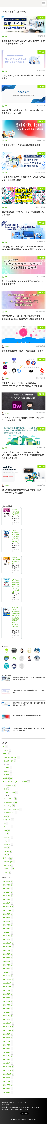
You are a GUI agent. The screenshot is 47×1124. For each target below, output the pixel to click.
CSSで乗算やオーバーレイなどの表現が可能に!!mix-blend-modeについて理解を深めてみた (23, 317)
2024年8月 (6, 954)
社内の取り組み (8, 761)
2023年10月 (7, 987)
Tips (5, 816)
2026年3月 (6, 896)
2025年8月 (6, 917)
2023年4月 (6, 1008)
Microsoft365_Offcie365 (11, 809)
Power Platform (9, 802)
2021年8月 (6, 1081)
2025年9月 (6, 914)
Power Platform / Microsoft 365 (15, 782)
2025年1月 (6, 939)
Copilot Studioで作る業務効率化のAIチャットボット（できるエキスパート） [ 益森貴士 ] (16, 585)
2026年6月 (6, 885)
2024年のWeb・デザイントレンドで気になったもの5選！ (23, 213)
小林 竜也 (7, 346)
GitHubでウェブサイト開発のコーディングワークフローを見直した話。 (23, 419)
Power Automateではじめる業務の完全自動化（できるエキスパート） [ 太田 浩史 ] (15, 536)
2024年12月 (7, 943)
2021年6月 (6, 1088)
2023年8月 (6, 994)
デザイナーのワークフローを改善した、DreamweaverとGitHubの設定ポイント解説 (22, 384)
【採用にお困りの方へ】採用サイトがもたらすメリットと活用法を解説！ (23, 178)
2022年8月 (6, 1037)
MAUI (5, 848)
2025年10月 (7, 910)
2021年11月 (7, 1070)
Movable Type (8, 862)
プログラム (6, 820)
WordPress (7, 865)
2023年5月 (6, 1005)
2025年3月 (6, 932)
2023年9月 (6, 990)
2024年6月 (6, 961)
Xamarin (6, 851)
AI (3, 747)
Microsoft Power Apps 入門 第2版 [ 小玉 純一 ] (15, 512)
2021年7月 (6, 1085)
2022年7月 (6, 1041)
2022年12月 (7, 1023)
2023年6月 (6, 1001)
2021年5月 (6, 1092)
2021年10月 (7, 1074)
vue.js (5, 841)
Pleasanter (7, 827)
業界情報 (6, 775)
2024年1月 (6, 976)
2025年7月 (6, 921)
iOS (5, 834)
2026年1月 (6, 903)
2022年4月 (6, 1052)
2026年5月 (6, 888)
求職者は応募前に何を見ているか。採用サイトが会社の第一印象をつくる (23, 42)
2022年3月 (6, 1056)
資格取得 (6, 771)
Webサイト (7, 869)
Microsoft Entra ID (10, 792)
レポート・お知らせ (10, 757)
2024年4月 (6, 965)
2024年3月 (6, 968)
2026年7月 (6, 881)
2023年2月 (6, 1016)
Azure (5, 754)
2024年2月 (6, 972)
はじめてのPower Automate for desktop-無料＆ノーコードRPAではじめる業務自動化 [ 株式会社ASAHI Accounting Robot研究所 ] (16, 618)
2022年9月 (6, 1034)
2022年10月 (7, 1030)
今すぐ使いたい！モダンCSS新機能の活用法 (21, 145)
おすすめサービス (9, 813)
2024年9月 (6, 950)
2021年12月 (7, 1067)
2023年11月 (7, 983)
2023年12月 (7, 979)
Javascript (7, 844)
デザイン (41, 17)
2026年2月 (6, 899)
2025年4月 (6, 928)
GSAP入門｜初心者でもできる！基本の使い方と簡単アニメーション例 (23, 111)
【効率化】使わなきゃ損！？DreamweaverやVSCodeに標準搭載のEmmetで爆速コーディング (23, 248)
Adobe (6, 872)
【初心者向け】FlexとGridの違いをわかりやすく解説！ (23, 77)
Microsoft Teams (9, 799)
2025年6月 (6, 925)
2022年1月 (6, 1063)
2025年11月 (7, 907)
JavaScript (7, 837)
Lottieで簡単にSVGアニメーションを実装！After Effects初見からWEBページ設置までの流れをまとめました (23, 455)
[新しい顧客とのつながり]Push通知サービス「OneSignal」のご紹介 (21, 491)
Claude (6, 750)
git (5, 823)
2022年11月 (7, 1027)
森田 (6, 36)
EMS (5, 789)
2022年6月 (6, 1045)
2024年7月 (6, 957)
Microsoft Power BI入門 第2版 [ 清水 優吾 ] (16, 560)
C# (5, 855)
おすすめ (6, 768)
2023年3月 (6, 1012)
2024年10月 (7, 947)
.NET (5, 830)
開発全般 (41, 359)
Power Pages (8, 806)
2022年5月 (6, 1048)
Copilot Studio (8, 785)
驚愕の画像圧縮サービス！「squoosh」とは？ (22, 350)
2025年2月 (6, 936)
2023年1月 (6, 1019)
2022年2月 (6, 1059)
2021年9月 (6, 1077)
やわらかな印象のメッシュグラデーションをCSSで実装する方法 (23, 282)
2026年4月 (6, 892)
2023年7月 (6, 997)
